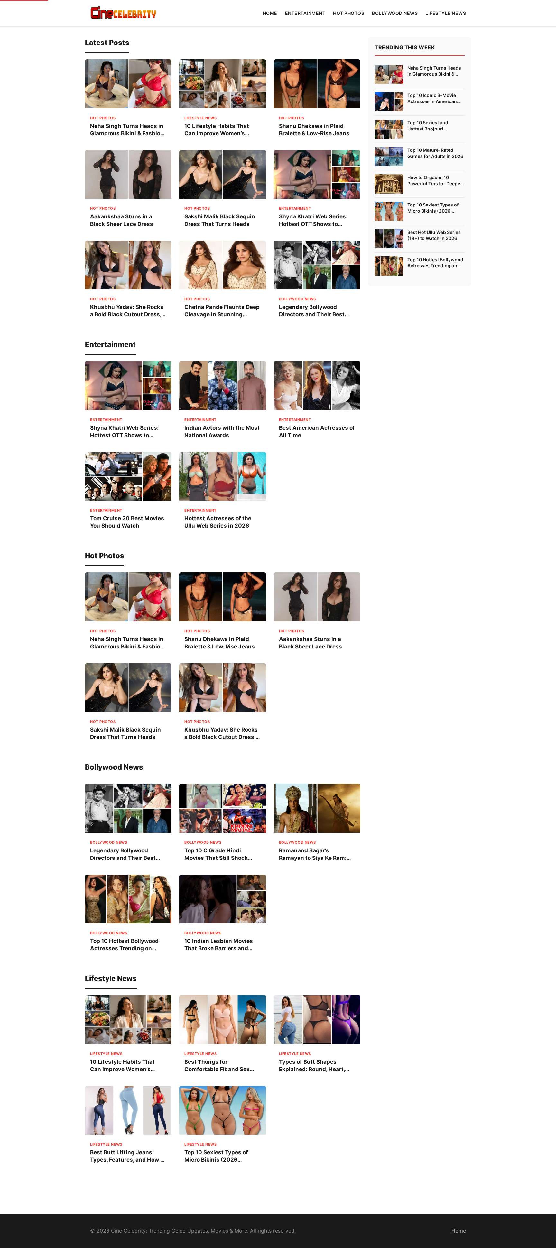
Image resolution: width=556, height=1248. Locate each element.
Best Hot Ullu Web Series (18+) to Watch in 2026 (434, 235)
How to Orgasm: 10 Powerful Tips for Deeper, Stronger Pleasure (435, 181)
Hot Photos (348, 13)
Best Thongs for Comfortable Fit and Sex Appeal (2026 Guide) (217, 1069)
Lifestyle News (445, 13)
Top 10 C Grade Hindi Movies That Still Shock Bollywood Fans (216, 858)
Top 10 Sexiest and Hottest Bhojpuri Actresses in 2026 (427, 126)
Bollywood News (395, 13)
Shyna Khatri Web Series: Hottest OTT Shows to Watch (313, 224)
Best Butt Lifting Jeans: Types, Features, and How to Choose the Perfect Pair (128, 1159)
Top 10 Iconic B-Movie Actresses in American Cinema (432, 98)
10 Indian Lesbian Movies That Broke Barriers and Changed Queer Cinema (218, 948)
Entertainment (305, 13)
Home (270, 13)
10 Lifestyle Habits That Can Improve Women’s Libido (216, 133)
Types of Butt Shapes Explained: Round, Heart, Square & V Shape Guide (312, 1069)
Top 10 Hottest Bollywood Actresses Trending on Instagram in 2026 (124, 948)
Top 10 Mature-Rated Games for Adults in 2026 (435, 153)
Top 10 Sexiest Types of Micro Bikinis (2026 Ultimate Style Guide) (216, 1159)
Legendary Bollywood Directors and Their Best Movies (312, 314)
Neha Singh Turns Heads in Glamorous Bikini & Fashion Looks (127, 133)
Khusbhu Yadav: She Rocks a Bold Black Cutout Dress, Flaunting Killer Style (126, 314)
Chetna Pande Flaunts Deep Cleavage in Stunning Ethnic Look (222, 314)
